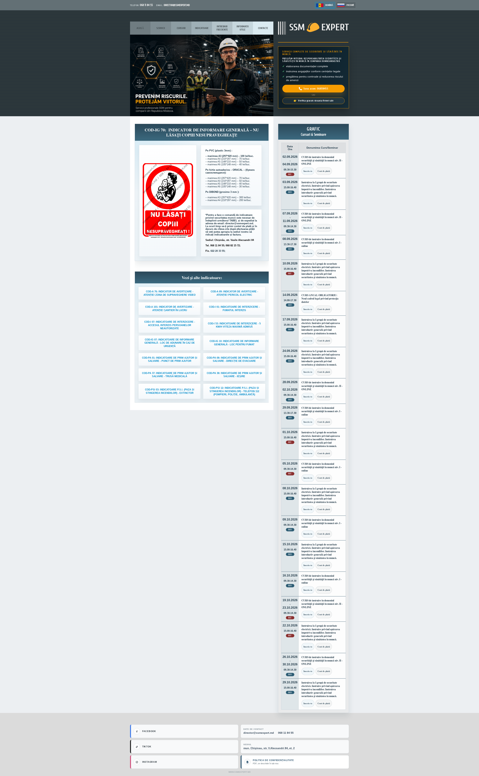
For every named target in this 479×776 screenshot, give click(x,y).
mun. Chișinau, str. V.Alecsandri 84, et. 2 (269, 748)
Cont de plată (324, 171)
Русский (350, 5)
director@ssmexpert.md (258, 732)
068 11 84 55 (286, 732)
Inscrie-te (307, 171)
